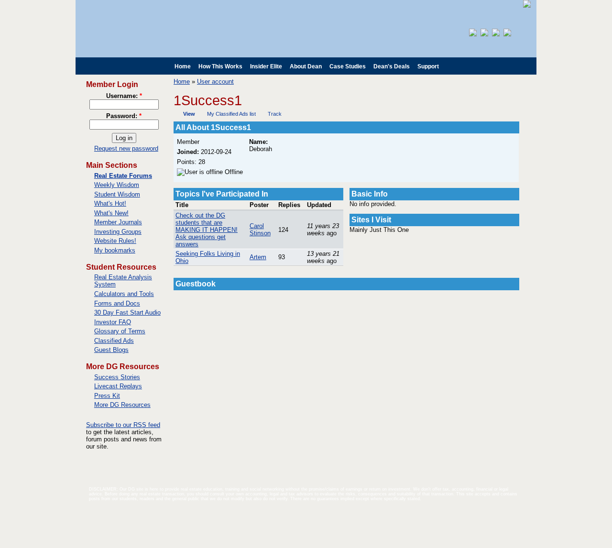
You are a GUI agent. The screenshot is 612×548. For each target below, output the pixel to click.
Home (183, 66)
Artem (258, 257)
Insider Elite (266, 66)
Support (428, 66)
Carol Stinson (260, 229)
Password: (124, 116)
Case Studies (347, 66)
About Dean (306, 66)
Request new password (126, 148)
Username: (124, 95)
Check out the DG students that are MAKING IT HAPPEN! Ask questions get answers (206, 230)
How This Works (220, 66)
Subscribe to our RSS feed (123, 424)
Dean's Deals (391, 66)
